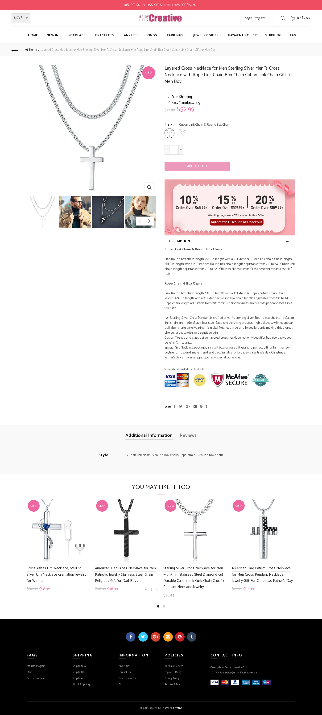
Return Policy (172, 684)
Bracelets (105, 35)
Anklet (130, 35)
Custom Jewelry (127, 678)
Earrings (175, 35)
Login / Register (255, 18)
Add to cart (197, 166)
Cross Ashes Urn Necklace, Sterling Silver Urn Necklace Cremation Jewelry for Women (56, 574)
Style (169, 125)
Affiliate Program (36, 666)
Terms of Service (174, 666)
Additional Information (149, 435)
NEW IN (53, 35)
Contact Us (125, 672)
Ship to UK (79, 672)
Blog (121, 684)
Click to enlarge (149, 187)
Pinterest (180, 637)
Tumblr (191, 637)
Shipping (273, 35)
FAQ (293, 35)
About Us (124, 666)
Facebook (130, 637)
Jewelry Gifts (206, 35)
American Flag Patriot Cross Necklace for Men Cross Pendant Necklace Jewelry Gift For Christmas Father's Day (262, 574)
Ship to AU (79, 678)
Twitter (143, 637)
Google (155, 637)
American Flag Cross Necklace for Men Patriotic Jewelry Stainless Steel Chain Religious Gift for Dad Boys (125, 574)
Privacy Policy (172, 678)
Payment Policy (242, 35)
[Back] (15, 50)
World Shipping (81, 684)
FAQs (29, 672)
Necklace (77, 35)
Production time (36, 678)
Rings (152, 35)
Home (33, 35)
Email (168, 637)
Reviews (188, 435)
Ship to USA (79, 666)
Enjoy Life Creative (171, 708)
